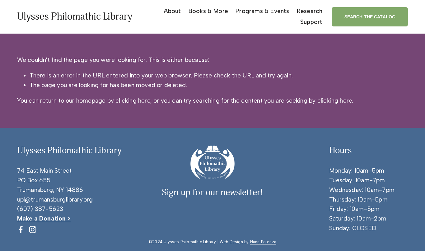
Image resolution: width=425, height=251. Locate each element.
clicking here (132, 100)
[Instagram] (32, 229)
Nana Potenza (263, 241)
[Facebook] (21, 229)
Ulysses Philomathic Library (74, 16)
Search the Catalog (370, 16)
